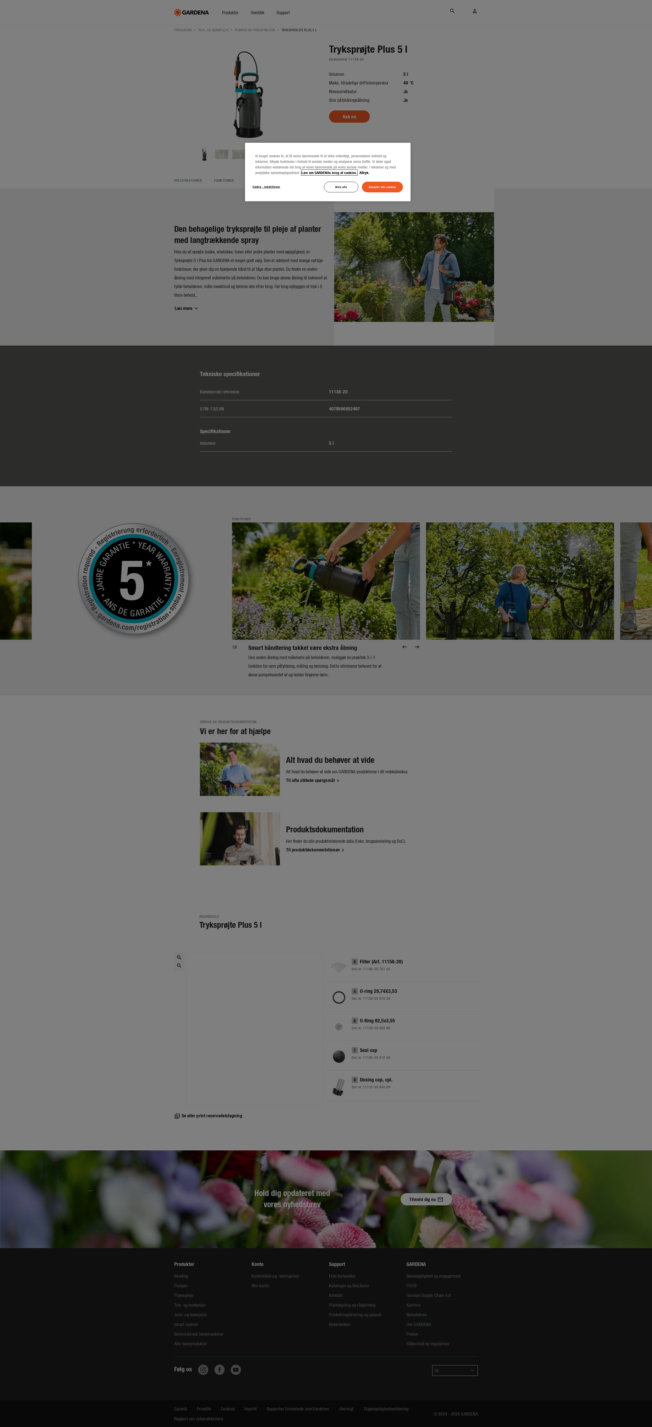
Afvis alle (341, 187)
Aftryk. (364, 172)
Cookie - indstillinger (266, 186)
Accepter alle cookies (382, 187)
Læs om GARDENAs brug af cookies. (329, 172)
